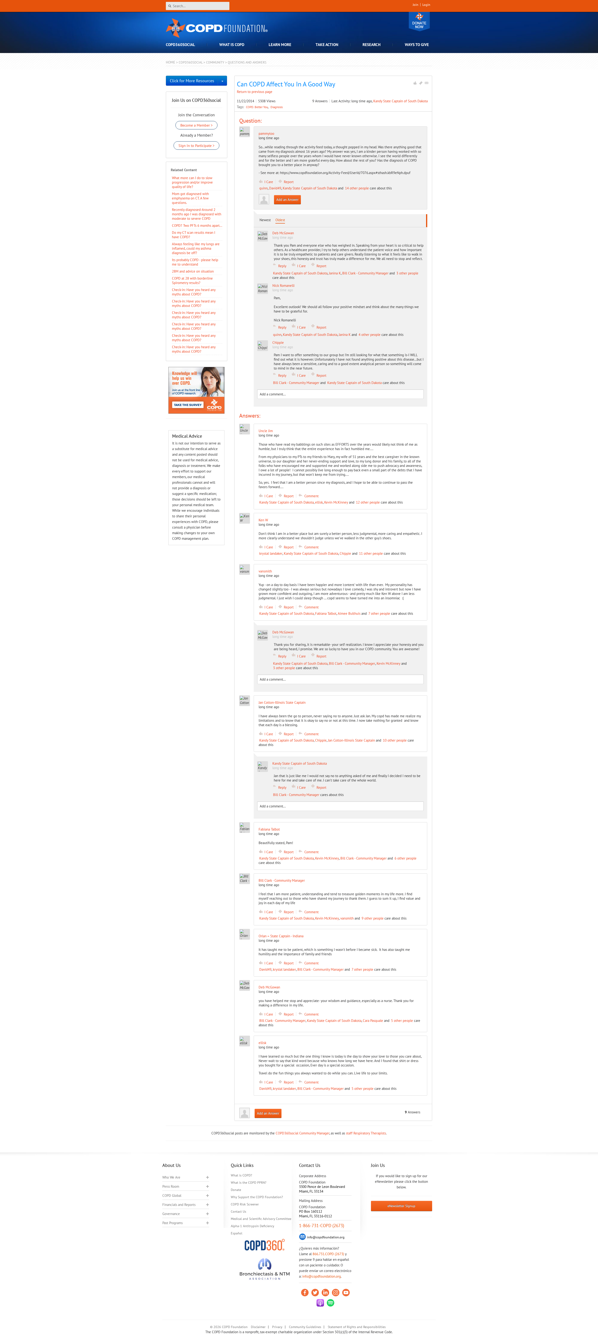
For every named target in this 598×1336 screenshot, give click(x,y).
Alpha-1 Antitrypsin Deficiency (252, 1226)
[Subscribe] (426, 83)
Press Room (170, 1186)
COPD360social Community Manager (302, 1133)
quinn (263, 188)
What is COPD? (241, 1175)
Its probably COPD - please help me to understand (195, 262)
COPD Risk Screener (245, 1204)
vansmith (347, 918)
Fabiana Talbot (325, 613)
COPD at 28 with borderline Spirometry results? (192, 280)
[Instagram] (335, 1292)
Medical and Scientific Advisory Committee (261, 1219)
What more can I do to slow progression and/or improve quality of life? (192, 182)
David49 (275, 188)
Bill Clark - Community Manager (365, 273)
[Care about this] (415, 83)
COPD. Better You (257, 107)
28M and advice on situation (193, 271)
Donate (419, 21)
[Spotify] (330, 1303)
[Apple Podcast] (320, 1303)
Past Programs (172, 1223)
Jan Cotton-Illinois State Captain (351, 740)
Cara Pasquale (373, 1020)
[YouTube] (346, 1292)
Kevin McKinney (336, 502)
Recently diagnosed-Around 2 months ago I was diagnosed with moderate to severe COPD (196, 214)
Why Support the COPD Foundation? (257, 1197)
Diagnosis (277, 107)
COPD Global (171, 1195)
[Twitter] (315, 1292)
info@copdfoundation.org (321, 1276)
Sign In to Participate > (196, 145)
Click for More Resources (192, 80)
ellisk (319, 502)
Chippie (345, 553)
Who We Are (171, 1177)
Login (426, 4)
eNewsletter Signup (401, 1206)
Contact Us (238, 1211)
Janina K (335, 273)
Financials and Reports (179, 1204)
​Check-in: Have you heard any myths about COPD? (193, 292)
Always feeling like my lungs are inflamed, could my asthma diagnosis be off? (196, 248)
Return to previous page (254, 91)
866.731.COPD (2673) (328, 1254)
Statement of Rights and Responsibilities (357, 1327)
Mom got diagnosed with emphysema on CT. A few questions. (190, 198)
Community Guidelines (305, 1327)
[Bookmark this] (421, 83)
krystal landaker (270, 553)
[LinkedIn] (325, 1292)
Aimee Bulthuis (349, 613)
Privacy (277, 1327)
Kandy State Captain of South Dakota (400, 101)
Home (170, 62)
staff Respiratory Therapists (366, 1133)
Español (236, 1233)
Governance (171, 1214)
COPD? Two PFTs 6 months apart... (197, 225)
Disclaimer (258, 1327)
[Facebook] (305, 1292)
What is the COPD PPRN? (248, 1182)
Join (415, 4)
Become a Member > (196, 125)
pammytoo (266, 133)
